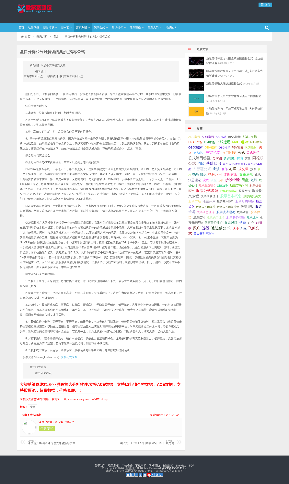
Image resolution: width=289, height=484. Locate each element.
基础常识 (48, 27)
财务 (251, 223)
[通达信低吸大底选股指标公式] (196, 86)
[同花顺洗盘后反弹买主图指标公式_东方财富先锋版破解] (196, 74)
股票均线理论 (209, 196)
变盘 (247, 158)
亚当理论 (198, 152)
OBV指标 (211, 147)
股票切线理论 (228, 190)
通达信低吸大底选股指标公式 (224, 83)
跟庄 (196, 228)
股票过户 (252, 217)
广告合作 (127, 465)
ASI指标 (221, 136)
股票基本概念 (230, 196)
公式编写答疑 (199, 158)
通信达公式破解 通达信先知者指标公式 (51, 442)
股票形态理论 (244, 201)
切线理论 (229, 158)
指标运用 (215, 174)
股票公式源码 (207, 191)
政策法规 (246, 174)
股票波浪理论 (225, 212)
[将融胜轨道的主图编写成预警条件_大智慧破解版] (196, 111)
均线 (201, 163)
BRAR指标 (195, 142)
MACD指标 (240, 142)
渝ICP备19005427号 (174, 468)
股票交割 (222, 185)
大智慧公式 (201, 169)
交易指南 (213, 153)
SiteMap (181, 465)
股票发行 (244, 190)
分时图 (217, 158)
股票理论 (135, 27)
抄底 (253, 169)
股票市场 (194, 201)
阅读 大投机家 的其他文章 (47, 428)
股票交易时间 (239, 185)
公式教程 (253, 152)
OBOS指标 (195, 147)
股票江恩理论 (205, 212)
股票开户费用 (225, 201)
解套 (242, 222)
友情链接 (167, 465)
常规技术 (171, 27)
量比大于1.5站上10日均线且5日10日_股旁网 (147, 442)
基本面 (65, 27)
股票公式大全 (69, 357)
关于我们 (100, 465)
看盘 (56, 36)
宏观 (216, 169)
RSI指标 (251, 147)
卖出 (240, 158)
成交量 (243, 169)
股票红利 (199, 217)
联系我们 (113, 465)
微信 (267, 4)
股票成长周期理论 (228, 206)
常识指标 (117, 27)
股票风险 (231, 223)
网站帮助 (154, 465)
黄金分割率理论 (204, 233)
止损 (258, 174)
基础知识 (213, 163)
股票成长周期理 (205, 206)
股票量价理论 (214, 222)
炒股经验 (232, 180)
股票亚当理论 (207, 185)
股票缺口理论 (216, 217)
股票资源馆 (42, 11)
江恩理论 (194, 180)
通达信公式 (221, 228)
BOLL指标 (249, 136)
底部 (224, 169)
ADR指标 (208, 136)
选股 (205, 228)
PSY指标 (238, 147)
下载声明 (140, 465)
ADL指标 (194, 136)
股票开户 (209, 201)
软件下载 (33, 27)
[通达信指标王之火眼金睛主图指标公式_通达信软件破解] (196, 61)
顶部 (235, 228)
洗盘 (214, 180)
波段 (206, 180)
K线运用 (223, 142)
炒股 (220, 180)
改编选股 (231, 174)
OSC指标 (224, 147)
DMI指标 (210, 142)
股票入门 (153, 27)
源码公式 (99, 27)
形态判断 (81, 27)
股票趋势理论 (235, 217)
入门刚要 (229, 153)
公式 (241, 153)
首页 (21, 27)
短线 (253, 180)
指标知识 (199, 174)
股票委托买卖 (252, 196)
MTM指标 (256, 142)
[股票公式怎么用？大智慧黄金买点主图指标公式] (196, 99)
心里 (233, 169)
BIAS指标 (234, 136)
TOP (191, 465)
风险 (243, 228)
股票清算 (243, 212)
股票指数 (247, 206)
